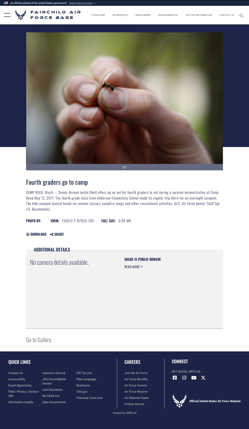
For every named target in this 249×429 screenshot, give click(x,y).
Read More (132, 266)
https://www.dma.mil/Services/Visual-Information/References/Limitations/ (159, 299)
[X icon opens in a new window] (203, 378)
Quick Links (19, 362)
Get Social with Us (186, 371)
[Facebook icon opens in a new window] (175, 378)
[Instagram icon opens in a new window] (184, 378)
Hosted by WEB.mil (124, 412)
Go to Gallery (38, 339)
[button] (82, 3)
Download (38, 234)
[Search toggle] (242, 15)
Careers (132, 362)
